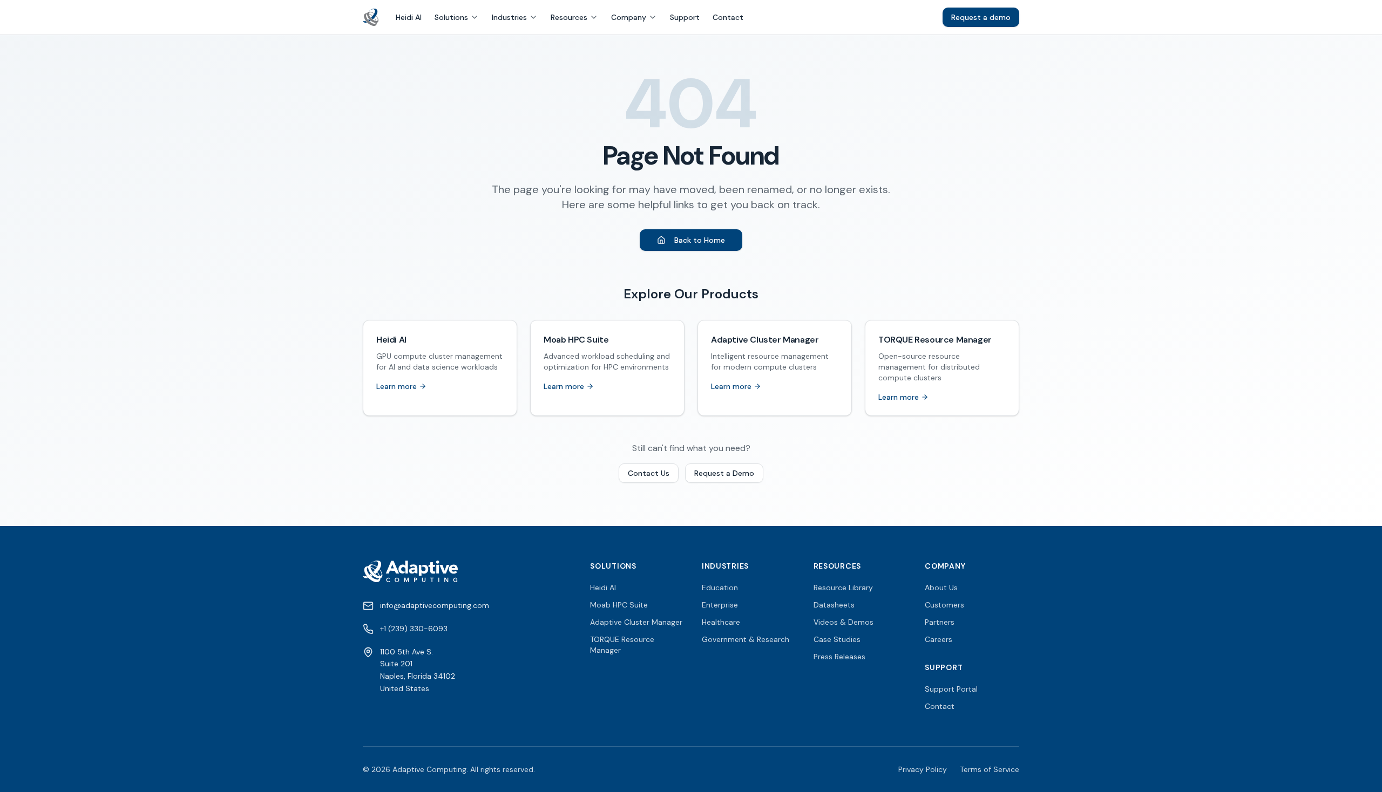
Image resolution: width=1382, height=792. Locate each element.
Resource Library (843, 587)
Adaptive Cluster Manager (636, 622)
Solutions (451, 17)
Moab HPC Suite (619, 605)
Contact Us (648, 473)
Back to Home (699, 240)
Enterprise (720, 605)
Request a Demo (724, 473)
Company (628, 17)
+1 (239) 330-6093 (414, 628)
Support (685, 17)
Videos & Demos (843, 622)
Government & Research (745, 639)
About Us (941, 587)
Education (720, 587)
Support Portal (951, 689)
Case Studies (837, 639)
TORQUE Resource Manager (622, 644)
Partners (939, 622)
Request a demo (981, 17)
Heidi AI (409, 17)
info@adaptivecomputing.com (434, 605)
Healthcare (721, 622)
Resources (569, 17)
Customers (944, 605)
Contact (728, 17)
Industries (509, 17)
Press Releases (839, 656)
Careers (938, 639)
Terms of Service (989, 769)
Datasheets (834, 605)
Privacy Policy (922, 769)
